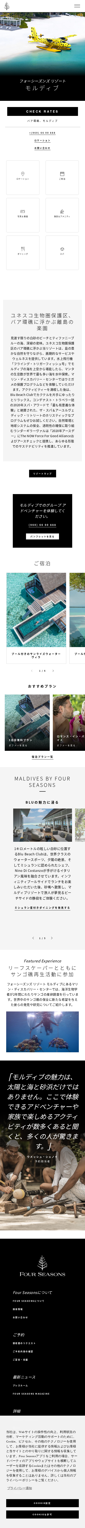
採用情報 (18, 1309)
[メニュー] (77, 6)
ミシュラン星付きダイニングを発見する (42, 908)
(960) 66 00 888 (42, 525)
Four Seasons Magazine (31, 1393)
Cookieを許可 (42, 1514)
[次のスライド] (53, 671)
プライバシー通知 (19, 1488)
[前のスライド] (32, 671)
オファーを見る (18, 745)
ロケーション (42, 140)
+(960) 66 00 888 (42, 132)
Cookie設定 (42, 1503)
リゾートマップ (42, 473)
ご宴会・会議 (20, 1359)
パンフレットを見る (42, 536)
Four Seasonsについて (29, 1300)
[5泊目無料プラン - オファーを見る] (27, 723)
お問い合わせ (42, 148)
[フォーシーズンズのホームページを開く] (6, 6)
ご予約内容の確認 (23, 1351)
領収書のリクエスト (24, 1343)
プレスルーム (20, 1385)
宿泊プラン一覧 (42, 757)
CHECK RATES (42, 111)
